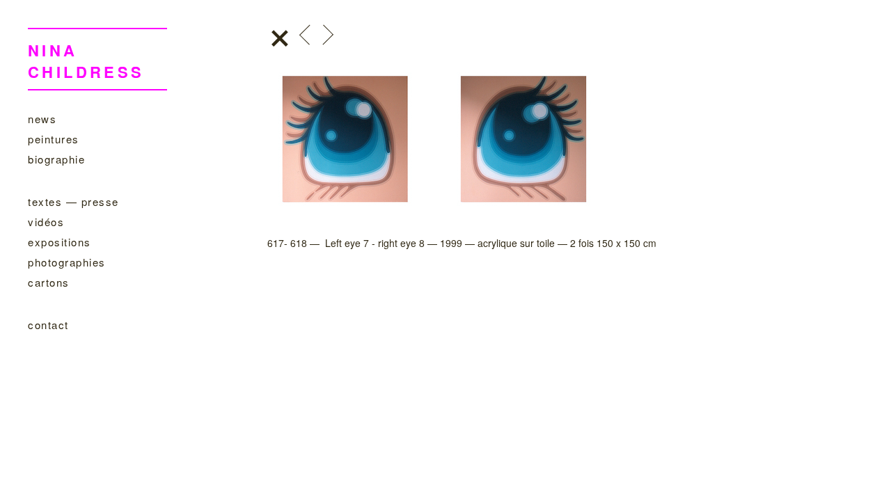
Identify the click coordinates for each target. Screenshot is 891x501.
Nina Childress (86, 61)
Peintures (53, 139)
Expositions (59, 241)
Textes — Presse (73, 201)
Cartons (49, 282)
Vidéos (46, 221)
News (42, 118)
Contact (48, 324)
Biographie (56, 159)
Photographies (67, 262)
